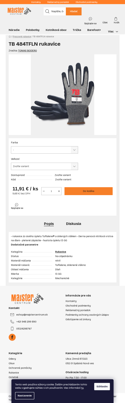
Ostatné (13, 377)
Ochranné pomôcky (20, 367)
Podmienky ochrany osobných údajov (87, 314)
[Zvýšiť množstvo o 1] (59, 191)
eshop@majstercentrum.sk (32, 314)
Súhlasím (102, 386)
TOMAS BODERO (27, 50)
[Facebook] (12, 337)
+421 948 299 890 (26, 321)
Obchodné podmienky (86, 2)
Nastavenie (25, 395)
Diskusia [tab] (73, 224)
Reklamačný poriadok (58, 2)
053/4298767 (24, 328)
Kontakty (36, 2)
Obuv (12, 363)
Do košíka (88, 191)
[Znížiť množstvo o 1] (43, 191)
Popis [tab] (49, 224)
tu (82, 387)
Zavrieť (32, 205)
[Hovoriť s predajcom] (90, 20)
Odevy (12, 358)
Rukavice (60, 251)
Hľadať (73, 11)
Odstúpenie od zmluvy (78, 319)
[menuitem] (14, 30)
